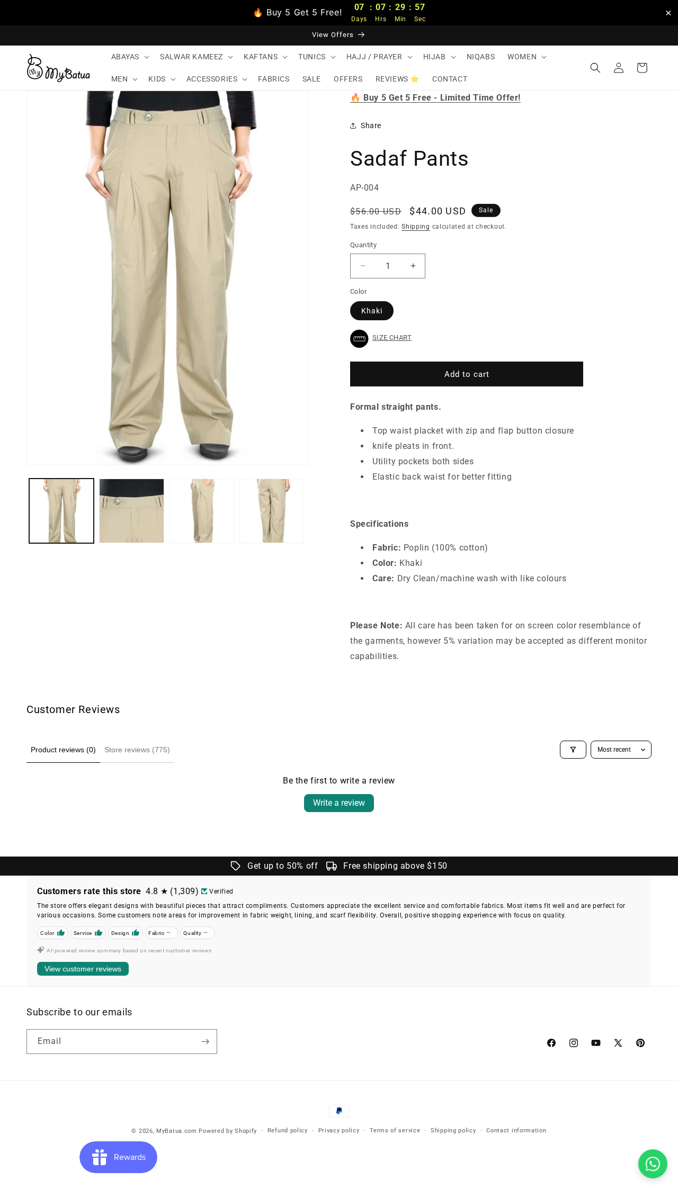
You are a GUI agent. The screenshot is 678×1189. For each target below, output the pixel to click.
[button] (129, 57)
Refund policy (287, 1130)
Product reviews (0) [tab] (63, 749)
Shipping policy (453, 1130)
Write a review (339, 803)
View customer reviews (82, 969)
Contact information (516, 1130)
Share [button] (371, 125)
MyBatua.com (176, 1131)
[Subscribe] (205, 1041)
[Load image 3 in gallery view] (202, 511)
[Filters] (573, 750)
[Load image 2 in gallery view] (131, 511)
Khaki (371, 311)
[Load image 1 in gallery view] (61, 511)
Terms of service (395, 1130)
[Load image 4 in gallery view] (271, 511)
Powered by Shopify (228, 1131)
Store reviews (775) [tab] (137, 749)
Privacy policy (339, 1130)
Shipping (416, 226)
